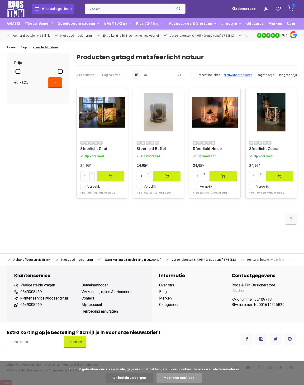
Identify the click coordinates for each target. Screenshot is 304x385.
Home (11, 47)
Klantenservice (244, 8)
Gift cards (255, 23)
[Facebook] (247, 339)
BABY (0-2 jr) (115, 23)
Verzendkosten (106, 193)
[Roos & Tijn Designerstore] (16, 9)
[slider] (17, 71)
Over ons (295, 23)
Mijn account (91, 304)
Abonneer (75, 342)
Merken (275, 23)
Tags (24, 47)
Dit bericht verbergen (129, 378)
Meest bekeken (209, 75)
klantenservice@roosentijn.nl (44, 298)
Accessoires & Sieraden (190, 23)
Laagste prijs (265, 75)
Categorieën (169, 304)
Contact (87, 298)
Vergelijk (93, 186)
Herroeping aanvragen (99, 311)
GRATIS (13, 23)
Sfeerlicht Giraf (93, 148)
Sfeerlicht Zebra (263, 148)
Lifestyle (229, 23)
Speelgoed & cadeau (76, 23)
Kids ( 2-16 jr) (148, 23)
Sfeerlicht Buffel (151, 148)
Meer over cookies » (179, 378)
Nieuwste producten (238, 75)
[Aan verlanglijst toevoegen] (120, 95)
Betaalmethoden (95, 285)
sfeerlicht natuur (45, 47)
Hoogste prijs (287, 75)
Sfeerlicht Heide (207, 148)
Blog (163, 292)
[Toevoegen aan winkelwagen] (110, 176)
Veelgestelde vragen (37, 285)
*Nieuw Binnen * (39, 23)
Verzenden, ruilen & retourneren (107, 292)
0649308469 (31, 292)
